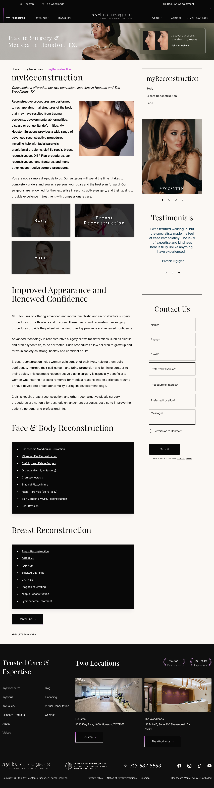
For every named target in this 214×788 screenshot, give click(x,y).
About (155, 17)
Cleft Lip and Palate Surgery (39, 463)
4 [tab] (182, 200)
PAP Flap (27, 565)
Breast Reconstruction (104, 220)
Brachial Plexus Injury (35, 484)
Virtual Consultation (57, 706)
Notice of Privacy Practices (122, 777)
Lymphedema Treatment (37, 601)
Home (15, 69)
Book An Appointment (180, 4)
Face (41, 257)
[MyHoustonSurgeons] (112, 18)
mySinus (41, 17)
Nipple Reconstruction (35, 594)
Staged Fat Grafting (34, 586)
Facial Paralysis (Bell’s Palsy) (39, 491)
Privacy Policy (95, 777)
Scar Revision (30, 506)
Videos (7, 732)
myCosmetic (172, 188)
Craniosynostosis (32, 477)
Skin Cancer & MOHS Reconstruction (44, 498)
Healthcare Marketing (183, 777)
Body (41, 220)
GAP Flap (27, 579)
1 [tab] (162, 200)
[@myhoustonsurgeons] (189, 766)
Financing (51, 697)
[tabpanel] (172, 156)
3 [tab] (176, 200)
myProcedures (15, 17)
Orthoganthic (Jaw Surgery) (39, 470)
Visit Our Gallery (180, 45)
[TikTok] (199, 766)
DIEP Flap (28, 558)
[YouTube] (209, 766)
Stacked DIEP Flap (33, 572)
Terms (189, 459)
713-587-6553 (199, 17)
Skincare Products (14, 714)
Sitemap (145, 777)
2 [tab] (169, 200)
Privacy (181, 459)
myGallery (65, 17)
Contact (176, 17)
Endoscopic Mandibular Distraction (43, 449)
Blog (47, 688)
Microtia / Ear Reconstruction (39, 456)
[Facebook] (179, 766)
